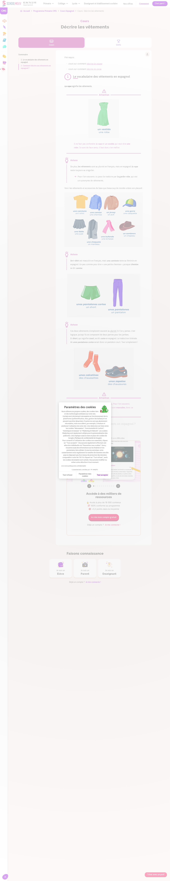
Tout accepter (102, 475)
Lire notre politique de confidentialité (73, 466)
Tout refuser (67, 475)
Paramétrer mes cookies (85, 475)
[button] (5, 877)
